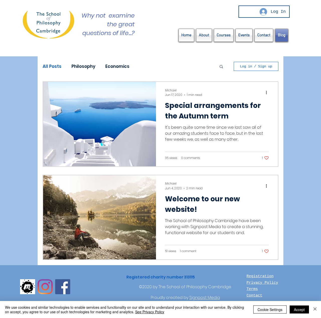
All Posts (52, 66)
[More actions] (268, 93)
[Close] (315, 309)
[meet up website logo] (27, 286)
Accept (299, 309)
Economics (117, 66)
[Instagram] (45, 286)
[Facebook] (62, 286)
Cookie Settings (270, 309)
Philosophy (83, 66)
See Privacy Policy (149, 311)
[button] (221, 67)
